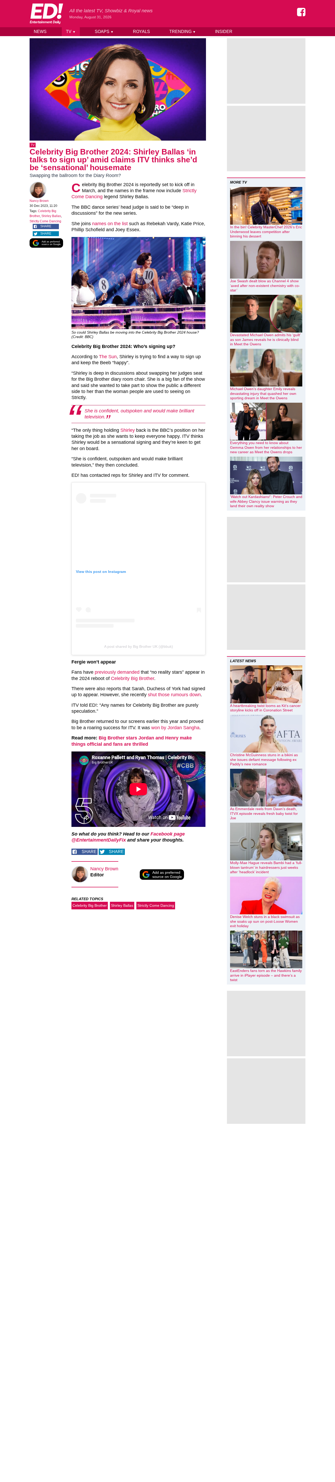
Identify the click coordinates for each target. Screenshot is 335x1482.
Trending (182, 31)
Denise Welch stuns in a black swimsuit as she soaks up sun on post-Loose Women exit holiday (265, 921)
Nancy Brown (39, 201)
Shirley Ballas (51, 216)
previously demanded (117, 672)
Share (45, 226)
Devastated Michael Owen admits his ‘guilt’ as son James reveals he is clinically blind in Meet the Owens (265, 339)
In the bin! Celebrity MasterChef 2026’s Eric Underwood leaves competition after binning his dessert (266, 231)
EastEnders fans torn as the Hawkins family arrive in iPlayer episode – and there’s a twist (266, 975)
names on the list (110, 223)
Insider (223, 31)
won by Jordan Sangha (175, 727)
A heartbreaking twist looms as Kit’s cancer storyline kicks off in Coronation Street (265, 708)
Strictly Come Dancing (45, 221)
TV (71, 31)
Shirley (127, 430)
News (40, 31)
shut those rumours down (174, 694)
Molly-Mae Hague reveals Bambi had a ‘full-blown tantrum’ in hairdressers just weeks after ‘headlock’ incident (266, 867)
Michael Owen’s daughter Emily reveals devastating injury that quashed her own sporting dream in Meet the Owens (263, 393)
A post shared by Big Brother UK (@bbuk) (138, 646)
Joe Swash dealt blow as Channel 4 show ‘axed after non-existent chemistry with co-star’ (265, 285)
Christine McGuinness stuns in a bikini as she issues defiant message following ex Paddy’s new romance (264, 759)
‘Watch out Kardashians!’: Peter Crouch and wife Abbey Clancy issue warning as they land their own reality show (266, 501)
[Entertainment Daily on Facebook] (301, 12)
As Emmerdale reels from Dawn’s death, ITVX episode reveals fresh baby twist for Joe (264, 813)
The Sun (108, 356)
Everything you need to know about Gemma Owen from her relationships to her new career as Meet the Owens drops (266, 447)
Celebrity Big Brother (132, 678)
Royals (141, 31)
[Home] (46, 13)
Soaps (104, 31)
